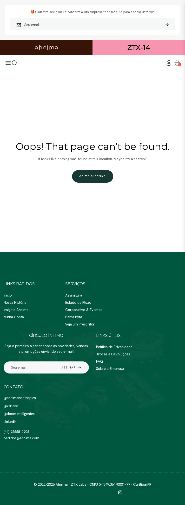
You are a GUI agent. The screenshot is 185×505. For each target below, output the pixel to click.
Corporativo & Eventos (83, 309)
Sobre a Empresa (110, 368)
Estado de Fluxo (78, 302)
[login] (169, 63)
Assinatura (73, 295)
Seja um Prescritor (80, 324)
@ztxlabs (11, 405)
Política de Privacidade (114, 347)
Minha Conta (14, 317)
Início (8, 295)
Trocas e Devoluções (113, 354)
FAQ (99, 361)
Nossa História (15, 302)
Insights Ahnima (16, 309)
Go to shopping (92, 176)
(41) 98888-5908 (16, 431)
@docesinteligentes (19, 413)
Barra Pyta (73, 317)
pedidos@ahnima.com (21, 438)
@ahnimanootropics (20, 397)
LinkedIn (10, 421)
